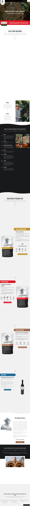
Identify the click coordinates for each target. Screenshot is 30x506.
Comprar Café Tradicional (22, 347)
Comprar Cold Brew (7, 389)
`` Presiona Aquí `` (20, 442)
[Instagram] (29, 1)
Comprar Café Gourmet (7, 302)
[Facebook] (27, 1)
